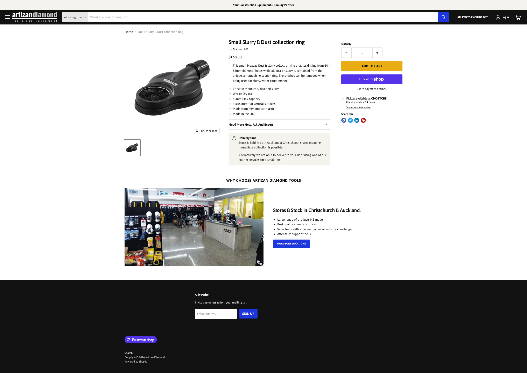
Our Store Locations (291, 243)
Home (129, 32)
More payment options (372, 88)
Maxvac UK (240, 49)
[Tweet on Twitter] (350, 120)
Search (129, 352)
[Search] (443, 17)
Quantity (346, 43)
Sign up (248, 313)
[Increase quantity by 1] (378, 52)
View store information (358, 107)
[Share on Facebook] (343, 120)
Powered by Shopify (136, 361)
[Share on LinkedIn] (356, 120)
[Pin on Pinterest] (363, 120)
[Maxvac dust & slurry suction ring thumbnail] (132, 148)
